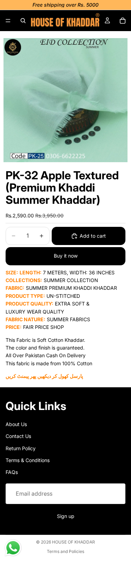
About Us (16, 424)
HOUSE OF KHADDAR (73, 542)
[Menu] (8, 21)
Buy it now (66, 256)
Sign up (65, 516)
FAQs (12, 472)
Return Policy (21, 448)
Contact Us (18, 436)
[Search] (23, 20)
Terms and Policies (65, 551)
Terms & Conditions (28, 460)
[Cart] (122, 20)
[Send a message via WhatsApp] (13, 548)
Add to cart (93, 236)
